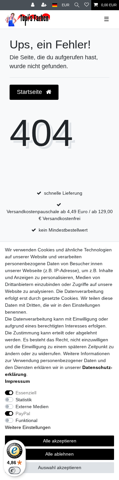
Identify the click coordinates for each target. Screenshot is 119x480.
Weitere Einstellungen (28, 427)
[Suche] (77, 5)
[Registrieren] (44, 5)
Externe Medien (32, 406)
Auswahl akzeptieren (59, 467)
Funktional (26, 420)
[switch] (14, 470)
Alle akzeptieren (59, 440)
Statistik (24, 399)
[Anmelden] (33, 5)
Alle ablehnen (59, 454)
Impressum (17, 381)
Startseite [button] (30, 92)
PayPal (23, 413)
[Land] (55, 5)
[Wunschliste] (86, 5)
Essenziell (26, 392)
